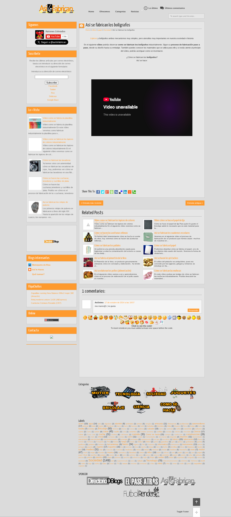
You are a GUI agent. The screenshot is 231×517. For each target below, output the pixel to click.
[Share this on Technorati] (134, 192)
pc (118, 455)
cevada (168, 432)
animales (129, 424)
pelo (124, 455)
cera (124, 432)
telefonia (184, 461)
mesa (138, 450)
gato (173, 442)
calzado (150, 429)
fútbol (148, 442)
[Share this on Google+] (107, 192)
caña (178, 429)
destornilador (197, 437)
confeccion (178, 434)
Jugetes (99, 447)
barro (126, 426)
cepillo (116, 432)
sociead (82, 461)
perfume (132, 455)
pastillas (94, 455)
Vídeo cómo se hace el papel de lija (169, 220)
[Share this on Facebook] (98, 192)
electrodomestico (111, 439)
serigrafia (190, 457)
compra (168, 434)
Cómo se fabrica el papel (165, 245)
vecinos (134, 463)
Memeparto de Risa (41, 265)
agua (91, 424)
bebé (142, 426)
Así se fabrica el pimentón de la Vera (110, 258)
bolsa (200, 426)
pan (192, 452)
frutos (115, 442)
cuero (129, 437)
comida (136, 434)
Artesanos (172, 424)
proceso (127, 457)
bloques (177, 426)
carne (81, 432)
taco (132, 461)
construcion (83, 437)
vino (167, 463)
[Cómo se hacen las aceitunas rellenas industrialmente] (88, 237)
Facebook (53, 86)
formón (81, 442)
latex (158, 447)
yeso (189, 463)
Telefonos (194, 461)
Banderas (110, 426)
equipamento (146, 439)
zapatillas (198, 463)
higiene (136, 444)
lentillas (174, 447)
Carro (89, 432)
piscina (81, 457)
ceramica (133, 432)
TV (118, 463)
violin (182, 463)
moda (164, 450)
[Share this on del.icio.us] (120, 192)
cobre (81, 434)
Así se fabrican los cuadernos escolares (172, 233)
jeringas (81, 447)
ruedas (161, 457)
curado (139, 437)
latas (151, 447)
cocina (114, 434)
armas (139, 424)
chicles (177, 432)
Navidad (132, 452)
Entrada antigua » (195, 203)
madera (90, 449)
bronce (115, 429)
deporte (173, 437)
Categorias (120, 11)
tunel (112, 463)
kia (122, 447)
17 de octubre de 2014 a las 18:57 (119, 302)
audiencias (184, 424)
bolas (192, 426)
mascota (109, 450)
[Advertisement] (147, 70)
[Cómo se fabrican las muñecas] (148, 275)
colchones (124, 434)
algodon (107, 424)
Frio (108, 442)
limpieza (191, 447)
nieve (142, 452)
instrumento (187, 444)
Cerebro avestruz (146, 432)
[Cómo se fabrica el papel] (148, 249)
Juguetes (112, 447)
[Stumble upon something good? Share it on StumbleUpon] (111, 192)
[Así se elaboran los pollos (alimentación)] (88, 275)
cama (161, 429)
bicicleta (160, 426)
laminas (129, 447)
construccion (193, 434)
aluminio (118, 424)
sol (112, 461)
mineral (155, 450)
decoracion (163, 437)
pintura (199, 455)
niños (94, 30)
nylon (159, 452)
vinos (175, 463)
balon (101, 426)
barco (119, 426)
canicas (170, 429)
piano (175, 455)
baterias (134, 426)
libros (182, 447)
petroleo (165, 455)
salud (171, 457)
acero (81, 424)
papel (100, 30)
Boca (185, 426)
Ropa (152, 457)
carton (96, 432)
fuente (132, 442)
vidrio (160, 463)
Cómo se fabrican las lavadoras (57, 160)
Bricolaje (102, 428)
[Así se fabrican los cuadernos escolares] (148, 237)
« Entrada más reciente (91, 203)
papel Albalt (83, 455)
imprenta (151, 444)
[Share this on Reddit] (129, 192)
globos (180, 442)
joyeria (90, 447)
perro (141, 455)
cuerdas (121, 437)
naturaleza (122, 452)
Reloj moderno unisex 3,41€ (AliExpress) (49, 300)
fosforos (90, 442)
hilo (143, 444)
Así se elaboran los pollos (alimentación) (112, 271)
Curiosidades (150, 437)
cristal (100, 437)
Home (91, 11)
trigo (89, 463)
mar (101, 450)
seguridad (180, 457)
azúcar (85, 426)
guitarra (91, 444)
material (119, 450)
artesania (159, 424)
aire (99, 424)
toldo (83, 463)
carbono (198, 429)
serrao (199, 457)
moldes (173, 450)
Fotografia (100, 442)
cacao (132, 429)
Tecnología (152, 460)
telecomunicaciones (170, 461)
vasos (124, 463)
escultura (166, 439)
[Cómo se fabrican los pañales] (88, 249)
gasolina (164, 442)
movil (85, 452)
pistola (89, 457)
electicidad (83, 439)
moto (193, 449)
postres (118, 457)
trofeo (97, 463)
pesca (148, 455)
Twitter (53, 89)
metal (146, 450)
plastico (99, 457)
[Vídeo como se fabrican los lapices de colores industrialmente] (88, 224)
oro (173, 452)
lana (136, 447)
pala (186, 452)
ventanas (143, 463)
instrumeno (175, 444)
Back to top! (196, 502)
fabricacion (188, 439)
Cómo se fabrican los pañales (107, 245)
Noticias (135, 11)
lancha (143, 447)
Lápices (94, 38)
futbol (140, 442)
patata (103, 455)
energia (124, 439)
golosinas (190, 442)
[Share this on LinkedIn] (125, 192)
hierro (125, 444)
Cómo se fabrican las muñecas (167, 271)
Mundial (101, 452)
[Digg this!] (116, 192)
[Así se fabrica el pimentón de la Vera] (88, 262)
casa (105, 431)
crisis (92, 437)
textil (203, 461)
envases (134, 439)
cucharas (111, 437)
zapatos (81, 466)
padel (180, 452)
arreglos (148, 424)
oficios (166, 452)
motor (202, 449)
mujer (92, 452)
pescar (156, 455)
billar (169, 426)
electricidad (95, 439)
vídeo (152, 463)
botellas (91, 429)
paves (111, 455)
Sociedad (107, 30)
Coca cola (91, 434)
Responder (193, 310)
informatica (162, 444)
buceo (124, 429)
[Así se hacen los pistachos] (148, 262)
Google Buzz (53, 100)
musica (110, 452)
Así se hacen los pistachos (166, 258)
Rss (53, 93)
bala (93, 426)
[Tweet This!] (102, 192)
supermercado (122, 461)
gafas (156, 442)
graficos (82, 444)
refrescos (136, 457)
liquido (199, 447)
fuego (123, 442)
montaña (183, 450)
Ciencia (197, 431)
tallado (140, 461)
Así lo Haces (38, 269)
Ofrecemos (104, 11)
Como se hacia (153, 434)
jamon (200, 444)
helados (101, 444)
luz (80, 449)
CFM (83, 25)
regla (145, 457)
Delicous (53, 96)
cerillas (159, 432)
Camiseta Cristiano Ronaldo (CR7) (46, 303)
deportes (184, 437)
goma (199, 442)
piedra (183, 455)
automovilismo (198, 424)
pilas (191, 455)
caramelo (187, 429)
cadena (141, 429)
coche (102, 434)
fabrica (176, 439)
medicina (129, 450)
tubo (104, 463)
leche (165, 447)
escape (156, 439)
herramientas (113, 444)
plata (109, 457)
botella (81, 429)
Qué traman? (38, 274)
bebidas (150, 426)
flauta (200, 439)
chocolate (187, 432)
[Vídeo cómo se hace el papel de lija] (148, 224)
